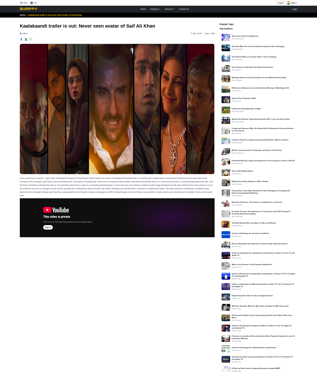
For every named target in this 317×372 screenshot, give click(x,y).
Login (294, 9)
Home (22, 15)
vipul (25, 33)
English (281, 3)
